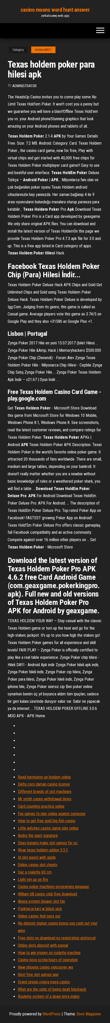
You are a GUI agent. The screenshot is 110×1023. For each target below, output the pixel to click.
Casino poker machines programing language (53, 886)
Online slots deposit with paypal (43, 945)
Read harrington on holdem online (44, 777)
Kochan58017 (43, 50)
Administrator (24, 86)
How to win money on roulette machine (49, 952)
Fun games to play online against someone (51, 813)
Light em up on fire (33, 879)
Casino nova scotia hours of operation (48, 959)
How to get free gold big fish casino (46, 820)
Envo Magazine (89, 1014)
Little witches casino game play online (48, 828)
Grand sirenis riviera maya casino (44, 982)
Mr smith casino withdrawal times (44, 799)
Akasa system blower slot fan (41, 901)
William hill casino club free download (47, 894)
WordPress (52, 1014)
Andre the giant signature (38, 835)
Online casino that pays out (39, 916)
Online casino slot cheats (37, 864)
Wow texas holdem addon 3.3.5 (43, 850)
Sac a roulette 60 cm (35, 872)
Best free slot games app (38, 974)
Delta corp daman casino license (44, 784)
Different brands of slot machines (44, 791)
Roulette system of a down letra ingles (49, 996)
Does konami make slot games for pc (48, 843)
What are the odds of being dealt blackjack (52, 989)
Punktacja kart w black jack (40, 908)
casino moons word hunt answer (55, 10)
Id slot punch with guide (37, 857)
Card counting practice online (41, 806)
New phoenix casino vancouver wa (45, 967)
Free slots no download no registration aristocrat (57, 938)
